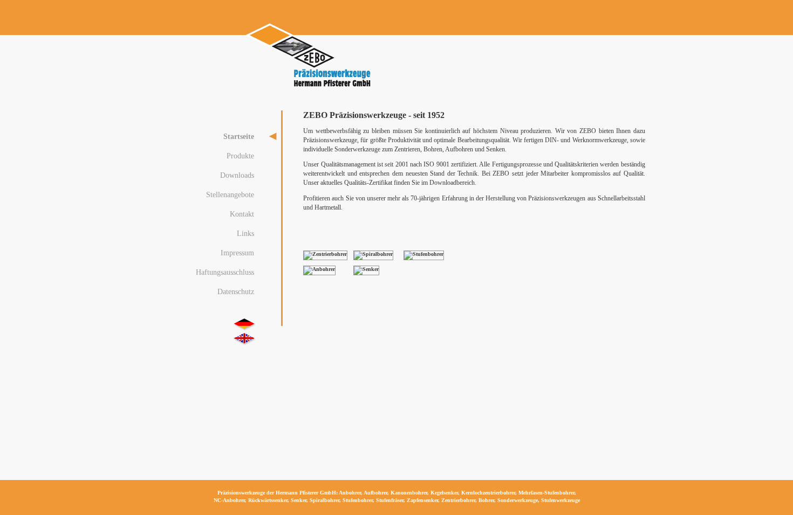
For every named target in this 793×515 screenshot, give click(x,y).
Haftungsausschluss (225, 272)
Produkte (240, 155)
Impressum (237, 252)
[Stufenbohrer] (424, 254)
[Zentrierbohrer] (325, 254)
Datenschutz (235, 291)
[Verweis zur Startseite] (308, 88)
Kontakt (242, 214)
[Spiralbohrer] (373, 254)
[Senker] (366, 269)
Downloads (237, 175)
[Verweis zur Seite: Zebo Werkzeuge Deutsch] (244, 324)
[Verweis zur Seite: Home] (244, 339)
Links (245, 233)
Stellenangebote (230, 194)
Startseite (238, 136)
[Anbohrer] (319, 269)
